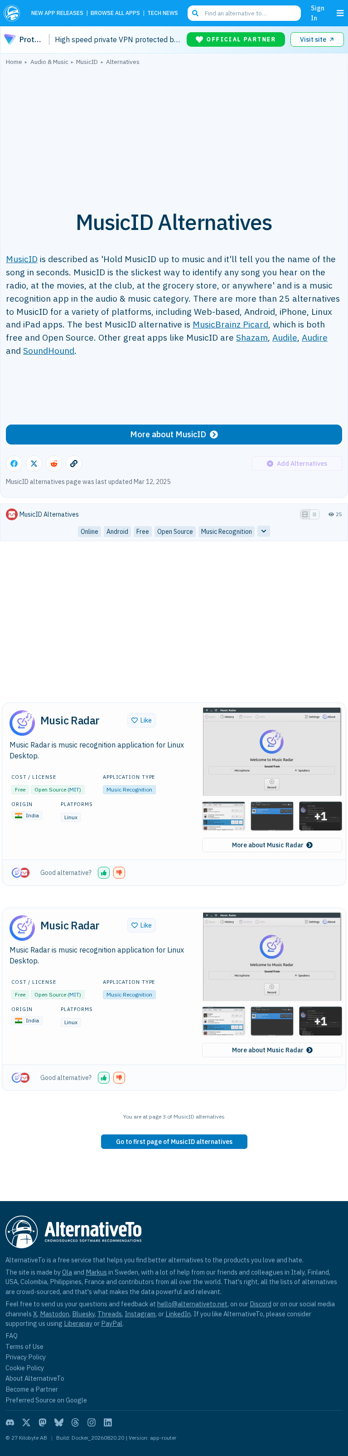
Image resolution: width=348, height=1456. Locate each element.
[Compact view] (314, 514)
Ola (67, 1272)
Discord (260, 1304)
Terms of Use (24, 1346)
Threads (109, 1313)
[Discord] (9, 1422)
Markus (96, 1272)
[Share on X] (34, 463)
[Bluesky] (58, 1422)
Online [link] (89, 532)
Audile (284, 337)
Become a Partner (31, 1389)
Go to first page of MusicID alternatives (174, 1142)
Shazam (252, 337)
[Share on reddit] (54, 463)
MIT (74, 789)
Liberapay (78, 1323)
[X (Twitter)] (26, 1422)
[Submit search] (195, 13)
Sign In (317, 13)
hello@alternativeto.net (192, 1304)
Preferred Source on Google (46, 1400)
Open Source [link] (175, 532)
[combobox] (244, 13)
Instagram (140, 1313)
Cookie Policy (24, 1367)
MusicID (22, 258)
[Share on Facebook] (14, 463)
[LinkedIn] (107, 1422)
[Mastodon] (42, 1422)
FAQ (11, 1335)
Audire (315, 337)
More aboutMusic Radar (268, 845)
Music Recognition (129, 789)
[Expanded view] (304, 514)
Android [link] (117, 532)
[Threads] (75, 1422)
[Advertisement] (174, 132)
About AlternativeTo (34, 1378)
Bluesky (83, 1313)
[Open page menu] (340, 13)
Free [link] (142, 532)
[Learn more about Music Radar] (22, 723)
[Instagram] (91, 1422)
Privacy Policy (25, 1357)
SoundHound (48, 350)
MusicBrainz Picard (230, 324)
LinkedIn (178, 1313)
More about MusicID (168, 434)
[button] (272, 751)
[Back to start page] (14, 13)
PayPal (111, 1323)
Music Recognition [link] (226, 532)
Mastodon (54, 1313)
